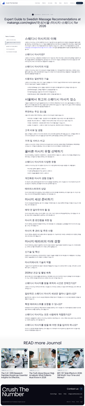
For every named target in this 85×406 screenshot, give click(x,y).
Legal (81, 401)
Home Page (53, 394)
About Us (69, 401)
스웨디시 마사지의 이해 (11, 39)
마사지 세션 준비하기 (10, 49)
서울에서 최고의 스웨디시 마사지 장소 (13, 43)
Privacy (73, 401)
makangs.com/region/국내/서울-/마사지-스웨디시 (39, 47)
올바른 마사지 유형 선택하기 (12, 46)
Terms (77, 401)
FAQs (65, 394)
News (60, 394)
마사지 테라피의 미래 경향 (11, 51)
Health (52, 14)
